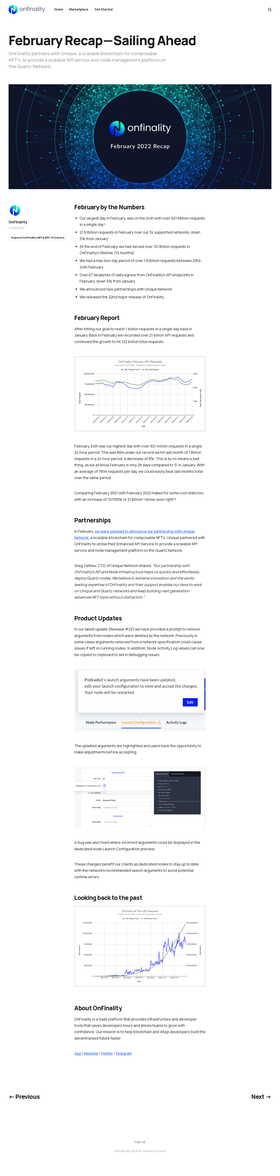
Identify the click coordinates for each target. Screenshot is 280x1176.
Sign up (140, 1142)
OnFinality (18, 222)
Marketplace (78, 9)
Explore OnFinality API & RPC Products (37, 238)
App (77, 1053)
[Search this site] (270, 9)
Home (58, 9)
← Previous (24, 1096)
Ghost (162, 1151)
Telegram (123, 1053)
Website (91, 1053)
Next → (261, 1096)
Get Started (103, 9)
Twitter (107, 1053)
